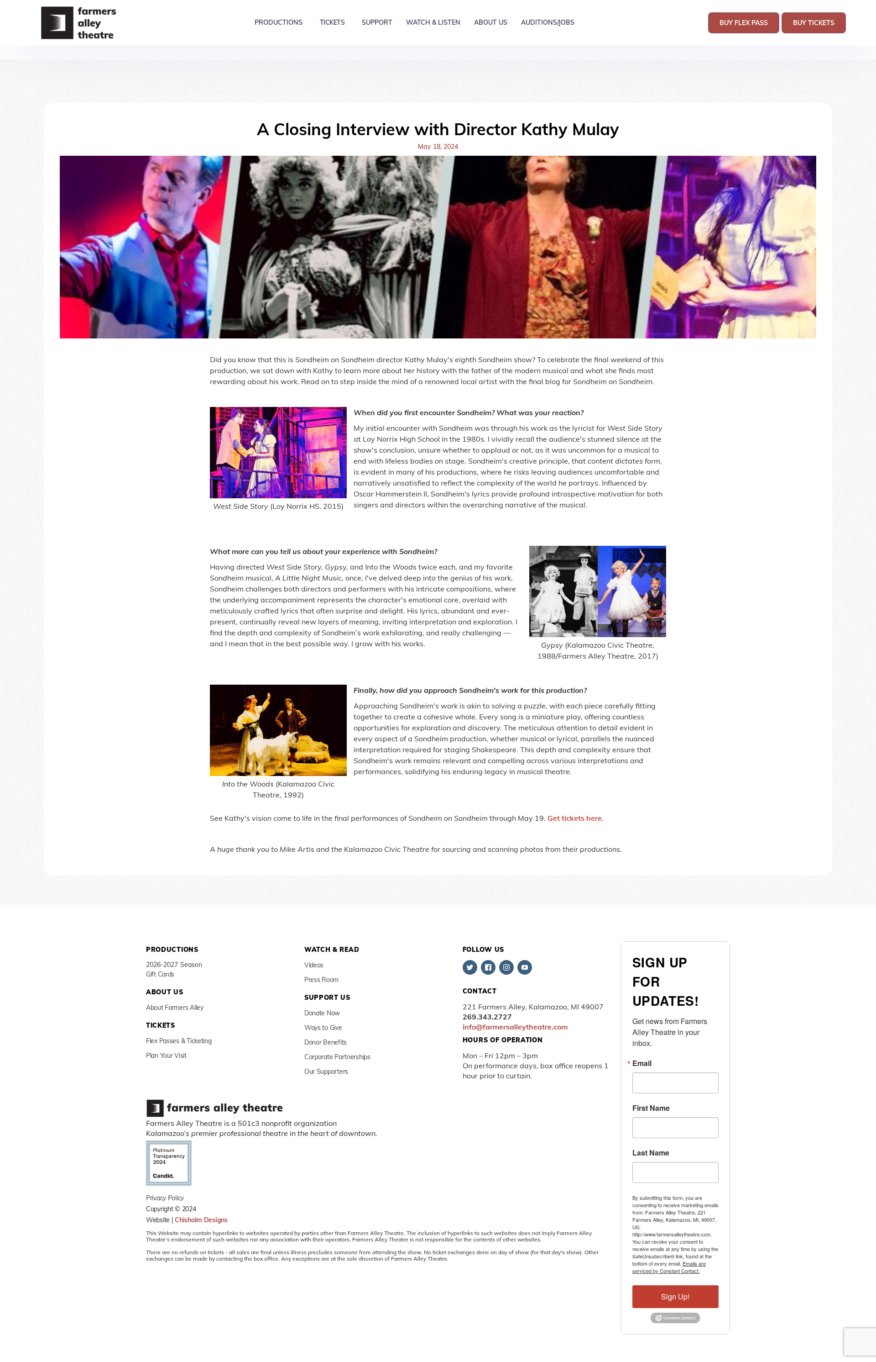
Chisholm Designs (201, 1220)
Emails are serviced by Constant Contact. (669, 1267)
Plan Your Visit (166, 1055)
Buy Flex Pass (744, 23)
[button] (278, 23)
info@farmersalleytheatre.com (515, 1026)
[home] (80, 23)
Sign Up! (675, 1296)
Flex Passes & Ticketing (179, 1041)
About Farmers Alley (174, 1007)
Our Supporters (326, 1071)
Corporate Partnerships (337, 1057)
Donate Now (322, 1013)
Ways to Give (323, 1028)
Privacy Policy (165, 1198)
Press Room (321, 980)
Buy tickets (813, 23)
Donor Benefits (325, 1042)
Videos (313, 965)
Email (642, 1063)
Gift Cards (160, 974)
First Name (651, 1108)
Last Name (650, 1152)
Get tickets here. (576, 818)
